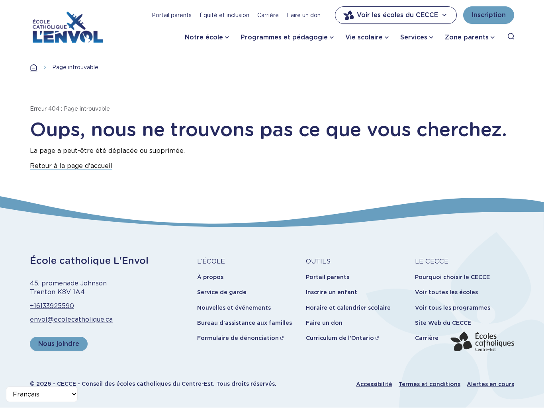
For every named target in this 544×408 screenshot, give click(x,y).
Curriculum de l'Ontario (340, 338)
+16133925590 (52, 306)
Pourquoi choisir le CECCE (452, 277)
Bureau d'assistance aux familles (244, 323)
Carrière (268, 15)
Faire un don (304, 15)
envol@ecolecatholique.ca (71, 319)
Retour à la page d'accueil (71, 166)
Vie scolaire (364, 37)
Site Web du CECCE (443, 323)
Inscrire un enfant (331, 292)
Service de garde (222, 292)
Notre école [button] (204, 37)
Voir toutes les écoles (446, 292)
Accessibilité (374, 384)
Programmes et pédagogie (284, 37)
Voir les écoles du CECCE (397, 15)
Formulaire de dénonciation (238, 338)
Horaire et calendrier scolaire (348, 308)
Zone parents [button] (467, 37)
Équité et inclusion (224, 15)
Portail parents (172, 15)
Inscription (489, 15)
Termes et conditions (429, 384)
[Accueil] (68, 25)
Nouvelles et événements (234, 308)
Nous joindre (58, 343)
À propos (210, 277)
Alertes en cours (490, 384)
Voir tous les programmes (452, 308)
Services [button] (413, 37)
